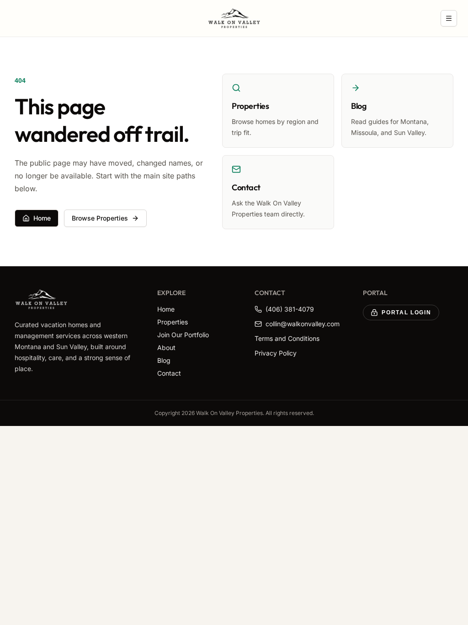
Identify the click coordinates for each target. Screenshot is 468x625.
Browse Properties (100, 218)
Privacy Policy (276, 353)
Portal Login (406, 312)
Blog (163, 360)
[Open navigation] (449, 18)
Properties (172, 322)
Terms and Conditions (287, 338)
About (166, 347)
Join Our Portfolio (183, 335)
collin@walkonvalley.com (303, 324)
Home (42, 218)
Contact (169, 373)
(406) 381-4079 (290, 309)
